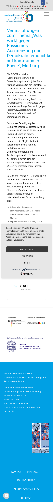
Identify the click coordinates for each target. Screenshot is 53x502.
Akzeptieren (27, 249)
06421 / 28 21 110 (34, 8)
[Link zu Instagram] (47, 2)
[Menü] (45, 14)
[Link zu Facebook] (43, 2)
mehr (27, 262)
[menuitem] (38, 14)
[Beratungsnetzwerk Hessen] (22, 16)
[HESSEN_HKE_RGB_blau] (28, 342)
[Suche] (38, 14)
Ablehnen (27, 255)
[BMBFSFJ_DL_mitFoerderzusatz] (26, 322)
